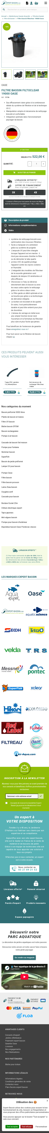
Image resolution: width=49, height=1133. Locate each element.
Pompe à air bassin (9, 436)
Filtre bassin (6, 477)
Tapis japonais (7, 513)
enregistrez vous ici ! (20, 329)
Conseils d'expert (12, 1035)
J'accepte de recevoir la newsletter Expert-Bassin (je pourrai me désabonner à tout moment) (26, 805)
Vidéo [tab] (11, 230)
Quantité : (8, 164)
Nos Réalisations (12, 1052)
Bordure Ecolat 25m (9, 503)
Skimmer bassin (8, 452)
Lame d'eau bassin (9, 487)
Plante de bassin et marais (12, 417)
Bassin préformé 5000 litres (13, 412)
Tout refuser (27, 1127)
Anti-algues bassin (9, 517)
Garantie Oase (11, 1043)
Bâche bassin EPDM (9, 426)
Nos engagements (13, 1049)
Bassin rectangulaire (9, 431)
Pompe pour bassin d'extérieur (14, 522)
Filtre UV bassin (8, 422)
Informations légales (13, 1079)
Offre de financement (28, 186)
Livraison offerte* (28, 181)
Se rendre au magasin (24, 957)
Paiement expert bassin (15, 1041)
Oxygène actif (7, 492)
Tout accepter (12, 1127)
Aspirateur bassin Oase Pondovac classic (18, 527)
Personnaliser (41, 1127)
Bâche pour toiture (12, 1064)
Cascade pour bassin (10, 496)
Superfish (5, 457)
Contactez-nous (11, 1084)
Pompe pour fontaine (10, 447)
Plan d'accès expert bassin (16, 1087)
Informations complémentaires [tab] (23, 225)
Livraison (9, 1046)
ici (14, 337)
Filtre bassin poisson (10, 482)
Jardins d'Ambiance (13, 1038)
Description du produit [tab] (19, 220)
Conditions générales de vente (18, 1081)
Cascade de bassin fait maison (14, 442)
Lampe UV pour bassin (10, 466)
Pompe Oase (6, 473)
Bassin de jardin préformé (12, 461)
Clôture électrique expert (11, 508)
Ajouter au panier (26, 172)
